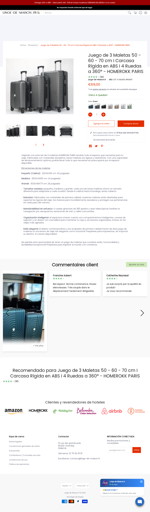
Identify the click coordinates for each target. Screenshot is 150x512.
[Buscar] (129, 12)
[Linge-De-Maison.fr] (21, 12)
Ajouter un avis (136, 264)
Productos (33, 45)
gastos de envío (99, 89)
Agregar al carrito (101, 123)
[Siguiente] (43, 144)
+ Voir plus (38, 345)
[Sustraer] (90, 115)
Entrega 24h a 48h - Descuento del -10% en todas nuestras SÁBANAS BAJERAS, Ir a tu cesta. (75, 2)
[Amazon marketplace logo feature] (13, 411)
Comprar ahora (131, 123)
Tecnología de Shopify (75, 497)
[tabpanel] (75, 201)
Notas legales (15, 441)
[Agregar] (103, 115)
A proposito (14, 450)
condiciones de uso (18, 460)
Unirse (136, 450)
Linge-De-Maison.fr (97, 79)
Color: (93, 101)
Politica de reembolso (19, 464)
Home (23, 45)
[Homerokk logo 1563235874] (38, 411)
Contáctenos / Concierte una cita (24, 455)
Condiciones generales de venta (24, 446)
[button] (135, 12)
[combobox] (85, 12)
